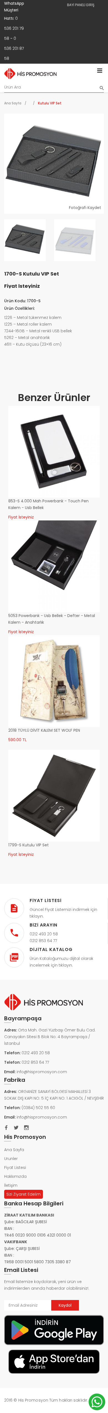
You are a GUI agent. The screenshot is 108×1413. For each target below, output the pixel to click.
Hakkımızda (15, 1176)
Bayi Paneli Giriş (80, 5)
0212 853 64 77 (35, 1062)
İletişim (10, 1185)
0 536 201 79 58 (14, 28)
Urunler (11, 1158)
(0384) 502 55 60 (38, 1107)
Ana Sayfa (12, 103)
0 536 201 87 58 (14, 48)
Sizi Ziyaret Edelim (23, 1194)
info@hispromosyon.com (42, 1072)
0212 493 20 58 (36, 1053)
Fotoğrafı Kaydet (85, 207)
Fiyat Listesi (15, 1167)
